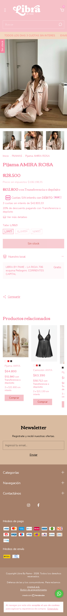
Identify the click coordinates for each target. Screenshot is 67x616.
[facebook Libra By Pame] (38, 505)
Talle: (10, 225)
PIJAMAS (17, 156)
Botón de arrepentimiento (33, 589)
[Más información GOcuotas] (57, 197)
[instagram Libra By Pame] (28, 505)
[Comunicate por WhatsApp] (59, 593)
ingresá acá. (33, 586)
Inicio (6, 156)
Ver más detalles (16, 217)
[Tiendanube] (33, 596)
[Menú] (6, 10)
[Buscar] (60, 24)
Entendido (52, 608)
